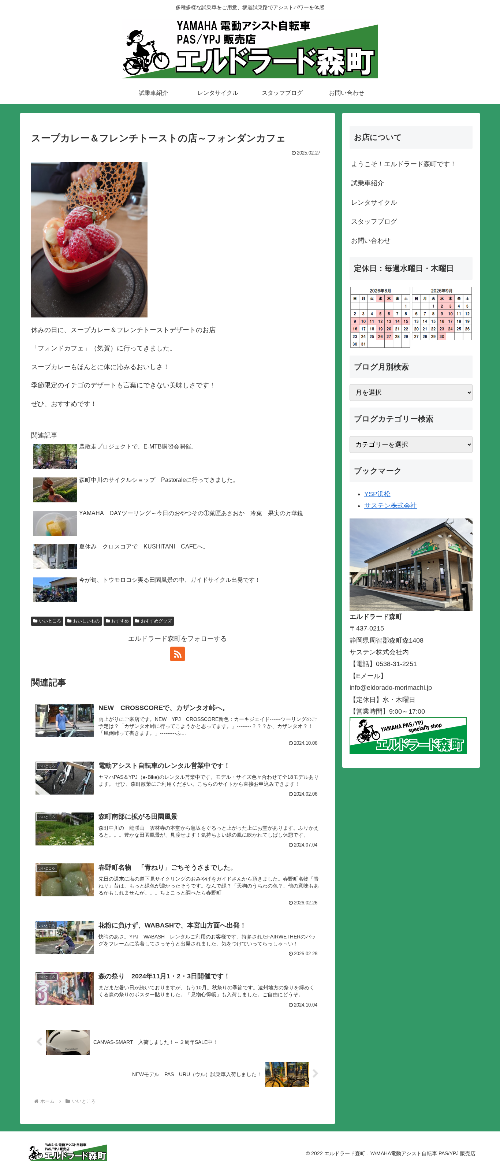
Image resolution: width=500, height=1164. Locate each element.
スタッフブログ (374, 221)
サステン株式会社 (390, 505)
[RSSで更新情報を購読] (177, 654)
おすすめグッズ (156, 621)
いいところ (50, 621)
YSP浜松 (377, 494)
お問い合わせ (371, 240)
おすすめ (120, 621)
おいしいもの (86, 621)
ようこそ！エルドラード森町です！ (403, 164)
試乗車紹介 (367, 183)
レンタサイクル (374, 202)
